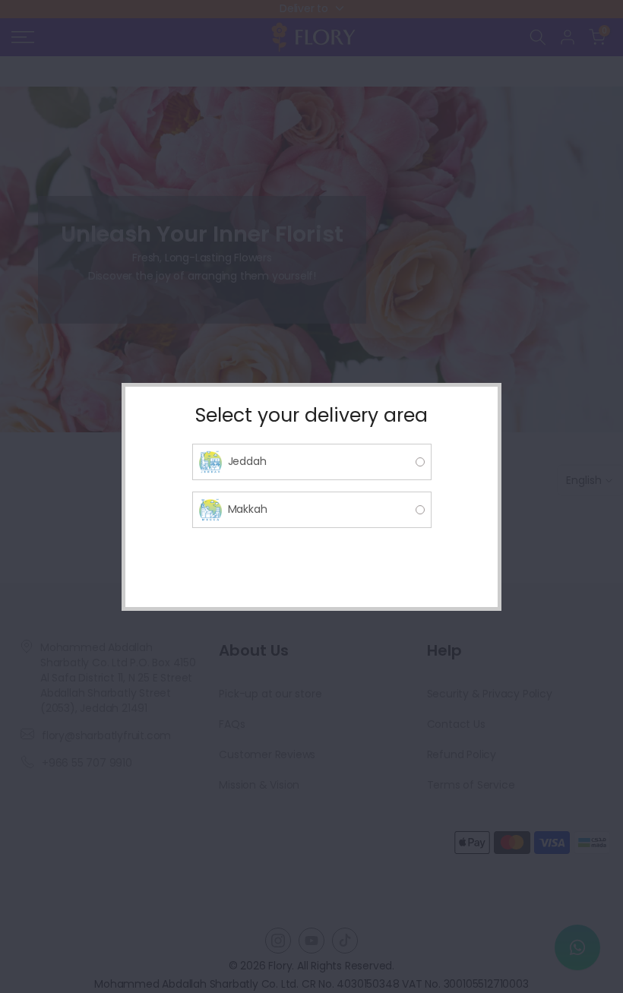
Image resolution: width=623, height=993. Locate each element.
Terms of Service (471, 784)
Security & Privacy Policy (489, 693)
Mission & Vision (259, 784)
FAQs (232, 724)
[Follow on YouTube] (311, 940)
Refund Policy (461, 754)
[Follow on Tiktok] (345, 940)
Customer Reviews (267, 754)
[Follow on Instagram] (278, 940)
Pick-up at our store (270, 693)
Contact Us (456, 724)
